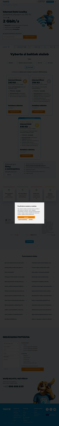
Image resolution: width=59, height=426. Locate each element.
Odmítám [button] (31, 219)
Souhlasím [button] (26, 217)
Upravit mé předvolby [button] (22, 219)
